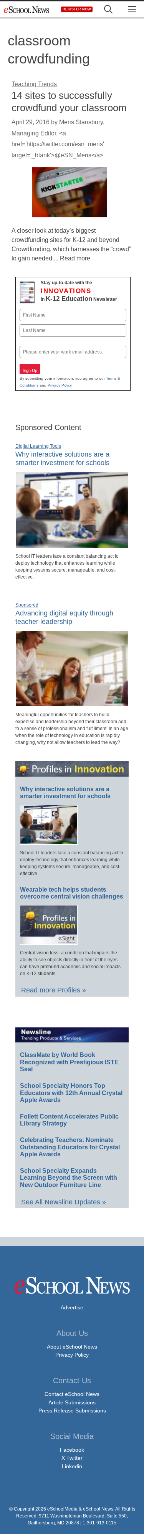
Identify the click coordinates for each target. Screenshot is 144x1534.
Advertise (72, 1307)
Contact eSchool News (72, 1394)
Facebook (72, 1450)
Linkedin (72, 1466)
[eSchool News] (27, 9)
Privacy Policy (59, 385)
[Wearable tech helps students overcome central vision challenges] (49, 941)
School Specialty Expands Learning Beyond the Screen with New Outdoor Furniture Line (68, 1177)
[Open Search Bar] (108, 9)
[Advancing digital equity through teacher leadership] (72, 703)
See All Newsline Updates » (63, 1202)
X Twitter (72, 1458)
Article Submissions (72, 1402)
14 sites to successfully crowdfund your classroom (69, 101)
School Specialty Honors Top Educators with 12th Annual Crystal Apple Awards (71, 1092)
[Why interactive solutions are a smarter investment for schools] (72, 544)
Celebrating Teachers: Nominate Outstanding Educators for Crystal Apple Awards (70, 1147)
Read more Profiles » (53, 990)
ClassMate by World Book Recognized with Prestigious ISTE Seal (69, 1062)
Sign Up (30, 370)
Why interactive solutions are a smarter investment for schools (62, 458)
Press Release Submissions (72, 1410)
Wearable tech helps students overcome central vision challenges (71, 893)
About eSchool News (72, 1347)
